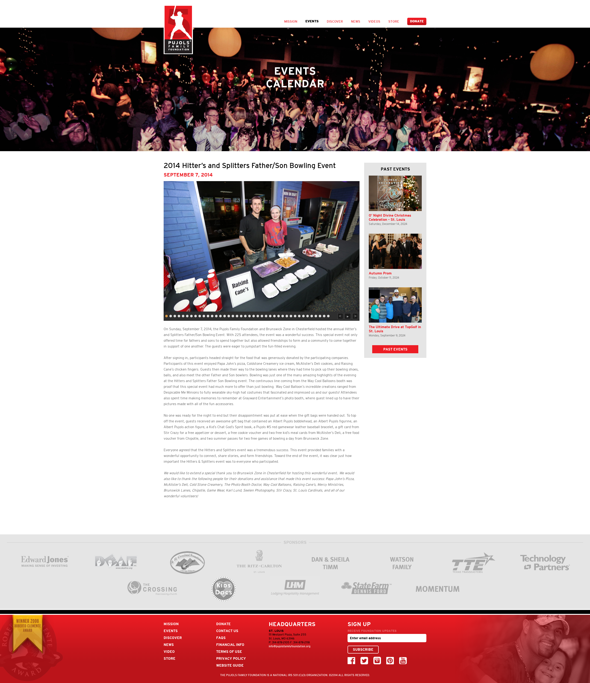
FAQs (221, 638)
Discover (335, 21)
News (355, 21)
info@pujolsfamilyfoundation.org (289, 646)
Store (393, 21)
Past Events (395, 349)
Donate (417, 21)
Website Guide (230, 665)
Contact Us (227, 631)
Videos (374, 21)
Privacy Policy (231, 658)
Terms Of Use (229, 652)
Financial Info (230, 645)
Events (312, 21)
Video (169, 652)
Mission (290, 21)
